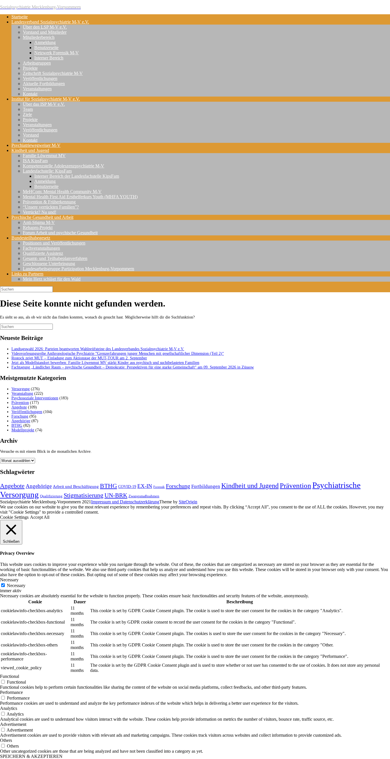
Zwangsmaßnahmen (143, 496)
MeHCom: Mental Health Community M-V (62, 191)
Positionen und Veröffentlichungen (54, 243)
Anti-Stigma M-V (39, 222)
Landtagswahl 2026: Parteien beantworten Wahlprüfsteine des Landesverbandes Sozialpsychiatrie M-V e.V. (97, 349)
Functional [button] (9, 676)
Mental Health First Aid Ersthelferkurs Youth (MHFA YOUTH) (80, 196)
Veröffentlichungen (40, 78)
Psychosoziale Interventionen (34, 398)
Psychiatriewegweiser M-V (36, 145)
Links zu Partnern (27, 273)
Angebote (19, 407)
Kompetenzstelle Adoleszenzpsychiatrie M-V (63, 165)
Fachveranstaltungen (41, 248)
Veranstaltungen (37, 88)
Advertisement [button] (13, 724)
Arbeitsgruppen (37, 63)
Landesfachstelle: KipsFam (47, 171)
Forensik (159, 486)
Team (28, 109)
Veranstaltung (22, 393)
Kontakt (30, 93)
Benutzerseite (46, 47)
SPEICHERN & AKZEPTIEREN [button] (31, 756)
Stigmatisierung (83, 495)
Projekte (30, 68)
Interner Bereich (48, 57)
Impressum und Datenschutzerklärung (125, 501)
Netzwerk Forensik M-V (56, 52)
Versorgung (20, 389)
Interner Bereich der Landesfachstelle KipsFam (76, 176)
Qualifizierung (51, 496)
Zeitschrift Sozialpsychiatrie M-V (53, 73)
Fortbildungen (205, 486)
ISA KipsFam (35, 160)
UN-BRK (115, 495)
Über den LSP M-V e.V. (45, 27)
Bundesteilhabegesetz (30, 237)
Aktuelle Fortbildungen (44, 83)
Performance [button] (11, 692)
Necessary (16, 585)
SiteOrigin (188, 501)
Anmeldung (45, 42)
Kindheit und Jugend (30, 150)
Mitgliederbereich (39, 37)
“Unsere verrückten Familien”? (51, 207)
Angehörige (20, 421)
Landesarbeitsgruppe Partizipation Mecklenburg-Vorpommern (78, 268)
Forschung (19, 416)
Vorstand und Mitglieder (45, 32)
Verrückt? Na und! (39, 212)
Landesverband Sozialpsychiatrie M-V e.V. (50, 21)
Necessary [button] (9, 579)
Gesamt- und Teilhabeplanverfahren (55, 258)
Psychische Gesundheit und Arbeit (42, 217)
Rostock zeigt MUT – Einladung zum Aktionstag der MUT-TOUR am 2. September (79, 358)
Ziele (27, 114)
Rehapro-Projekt (38, 227)
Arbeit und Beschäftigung (76, 486)
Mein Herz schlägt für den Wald (52, 279)
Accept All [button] (39, 517)
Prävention (20, 402)
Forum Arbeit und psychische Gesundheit (60, 232)
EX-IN (144, 486)
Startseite (19, 16)
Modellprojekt (22, 430)
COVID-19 (127, 486)
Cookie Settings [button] (14, 517)
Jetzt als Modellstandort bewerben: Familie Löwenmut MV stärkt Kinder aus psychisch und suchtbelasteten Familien (105, 363)
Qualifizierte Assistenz (43, 253)
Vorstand (31, 135)
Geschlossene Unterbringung (49, 263)
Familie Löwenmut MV (44, 155)
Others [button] (6, 740)
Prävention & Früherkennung (49, 201)
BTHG (16, 425)
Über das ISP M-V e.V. (44, 104)
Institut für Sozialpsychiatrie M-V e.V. (45, 99)
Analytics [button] (8, 708)
